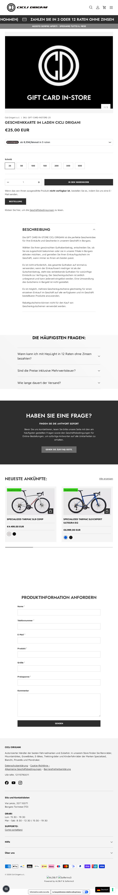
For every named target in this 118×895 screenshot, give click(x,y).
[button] (104, 7)
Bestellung (15, 201)
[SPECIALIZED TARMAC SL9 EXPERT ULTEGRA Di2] (87, 501)
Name (20, 606)
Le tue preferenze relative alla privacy (66, 892)
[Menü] (111, 7)
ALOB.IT (58, 881)
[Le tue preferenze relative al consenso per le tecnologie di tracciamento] (113, 890)
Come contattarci (14, 829)
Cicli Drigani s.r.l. (12, 117)
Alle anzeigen (106, 478)
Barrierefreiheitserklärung (57, 769)
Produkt (22, 648)
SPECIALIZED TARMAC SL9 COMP (25, 519)
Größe (20, 662)
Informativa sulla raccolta (39, 892)
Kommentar (23, 690)
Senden (59, 723)
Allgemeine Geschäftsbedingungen (23, 769)
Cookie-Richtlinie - (40, 765)
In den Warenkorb (78, 182)
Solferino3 (69, 881)
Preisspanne (23, 676)
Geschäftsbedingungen (42, 210)
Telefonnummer (25, 620)
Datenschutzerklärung (16, 765)
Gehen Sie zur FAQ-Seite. (59, 449)
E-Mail (21, 634)
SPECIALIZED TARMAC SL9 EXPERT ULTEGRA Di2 (82, 521)
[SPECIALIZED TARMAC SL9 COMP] (31, 501)
